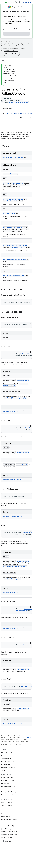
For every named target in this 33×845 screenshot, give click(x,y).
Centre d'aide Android (7, 802)
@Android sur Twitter (7, 777)
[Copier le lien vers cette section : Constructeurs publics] (26, 290)
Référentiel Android (6, 753)
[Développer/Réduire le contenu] (13, 65)
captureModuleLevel (10, 174)
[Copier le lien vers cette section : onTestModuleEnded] (20, 489)
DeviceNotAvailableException (13, 411)
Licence (17, 829)
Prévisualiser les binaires (8, 761)
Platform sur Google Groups (9, 789)
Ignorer (16, 28)
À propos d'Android (7, 826)
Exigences (4, 756)
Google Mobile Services (8, 814)
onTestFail (7, 199)
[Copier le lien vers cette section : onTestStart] (12, 679)
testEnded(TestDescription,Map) (15, 398)
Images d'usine (5, 764)
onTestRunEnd (7, 227)
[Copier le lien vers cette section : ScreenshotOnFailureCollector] (27, 295)
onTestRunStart (8, 259)
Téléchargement (6, 758)
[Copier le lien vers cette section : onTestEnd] (12, 347)
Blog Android (5, 783)
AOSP (2, 61)
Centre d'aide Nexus (7, 808)
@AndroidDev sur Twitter (8, 780)
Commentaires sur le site (9, 834)
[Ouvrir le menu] (3, 2)
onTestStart (7, 275)
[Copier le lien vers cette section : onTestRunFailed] (16, 602)
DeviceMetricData (17, 183)
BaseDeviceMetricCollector (18, 102)
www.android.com (6, 811)
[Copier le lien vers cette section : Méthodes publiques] (24, 312)
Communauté (18, 826)
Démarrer (16, 34)
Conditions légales (7, 829)
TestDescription (12, 201)
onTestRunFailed (9, 245)
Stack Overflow (5, 816)
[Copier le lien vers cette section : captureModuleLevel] (20, 317)
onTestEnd (6, 183)
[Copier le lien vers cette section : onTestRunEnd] (15, 526)
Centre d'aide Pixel (6, 805)
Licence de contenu (26, 737)
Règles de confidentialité (9, 831)
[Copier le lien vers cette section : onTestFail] (11, 421)
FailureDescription (16, 247)
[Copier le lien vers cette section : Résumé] (11, 146)
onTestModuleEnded (9, 213)
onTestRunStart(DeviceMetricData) (15, 566)
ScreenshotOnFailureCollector (13, 157)
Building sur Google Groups (9, 792)
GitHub (3, 770)
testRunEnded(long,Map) (12, 579)
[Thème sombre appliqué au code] (30, 300)
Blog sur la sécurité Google (8, 786)
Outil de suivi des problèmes (9, 819)
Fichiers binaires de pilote (8, 767)
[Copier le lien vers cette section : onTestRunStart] (16, 638)
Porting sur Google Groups (8, 795)
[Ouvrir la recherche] (16, 2)
